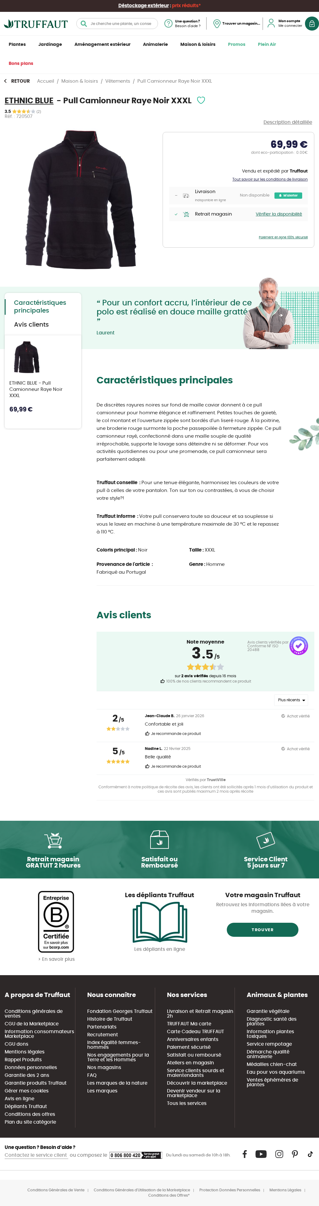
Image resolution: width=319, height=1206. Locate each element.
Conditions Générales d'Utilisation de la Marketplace (142, 1190)
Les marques (102, 1091)
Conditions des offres (30, 1114)
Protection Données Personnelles (229, 1190)
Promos (236, 44)
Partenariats (102, 1027)
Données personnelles (31, 1067)
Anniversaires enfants (192, 1039)
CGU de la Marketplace (32, 1024)
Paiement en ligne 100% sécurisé (283, 237)
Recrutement (102, 1035)
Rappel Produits (23, 1060)
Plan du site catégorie (30, 1122)
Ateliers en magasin (190, 1063)
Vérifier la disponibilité (279, 214)
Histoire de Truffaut (109, 1019)
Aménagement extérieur (102, 44)
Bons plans (21, 63)
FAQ (92, 1075)
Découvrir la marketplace (197, 1083)
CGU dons (16, 1044)
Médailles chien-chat (272, 1064)
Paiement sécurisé (189, 1047)
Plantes (17, 44)
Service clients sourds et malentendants (195, 1073)
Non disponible (254, 195)
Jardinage (50, 44)
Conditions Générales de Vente (55, 1190)
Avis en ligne (19, 1099)
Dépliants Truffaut (26, 1106)
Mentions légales (25, 1052)
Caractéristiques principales (40, 307)
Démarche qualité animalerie (268, 1054)
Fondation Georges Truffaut (120, 1011)
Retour (20, 81)
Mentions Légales (285, 1190)
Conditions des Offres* (169, 1195)
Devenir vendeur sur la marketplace (193, 1093)
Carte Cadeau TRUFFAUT (195, 1031)
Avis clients (31, 325)
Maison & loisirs (198, 44)
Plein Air (267, 44)
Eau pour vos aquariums (276, 1072)
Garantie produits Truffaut (36, 1083)
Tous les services (187, 1103)
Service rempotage (269, 1044)
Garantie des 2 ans (27, 1075)
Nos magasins (104, 1067)
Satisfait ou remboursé (194, 1055)
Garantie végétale (268, 1011)
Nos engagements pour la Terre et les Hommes (118, 1057)
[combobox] (117, 23)
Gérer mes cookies (27, 1091)
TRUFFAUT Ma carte (189, 1024)
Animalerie (155, 44)
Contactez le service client (36, 1155)
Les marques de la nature (117, 1083)
